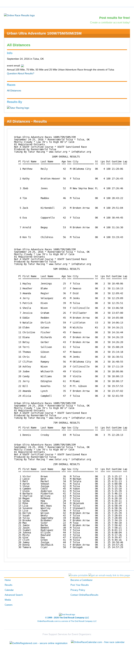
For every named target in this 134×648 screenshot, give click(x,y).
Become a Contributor (81, 580)
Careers (9, 605)
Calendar (9, 590)
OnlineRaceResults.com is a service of (67, 621)
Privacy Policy (77, 590)
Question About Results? (20, 73)
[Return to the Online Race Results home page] (19, 15)
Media (8, 600)
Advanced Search (14, 595)
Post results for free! (114, 18)
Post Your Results (79, 585)
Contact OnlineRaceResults (84, 595)
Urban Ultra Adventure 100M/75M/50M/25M (44, 33)
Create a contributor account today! (110, 22)
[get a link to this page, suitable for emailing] (109, 575)
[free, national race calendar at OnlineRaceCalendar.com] (98, 642)
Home (8, 580)
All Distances (14, 90)
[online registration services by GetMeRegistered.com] (39, 642)
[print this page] (78, 575)
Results (8, 585)
